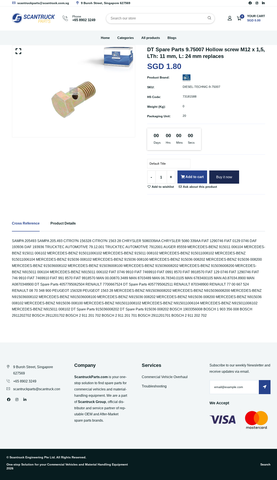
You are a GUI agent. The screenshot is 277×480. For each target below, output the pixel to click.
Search (265, 464)
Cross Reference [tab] (26, 223)
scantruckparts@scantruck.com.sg (42, 3)
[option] (73, 91)
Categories (125, 38)
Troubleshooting (154, 386)
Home (105, 38)
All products (150, 38)
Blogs (171, 38)
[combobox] (160, 18)
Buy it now (224, 177)
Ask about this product (199, 186)
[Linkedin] (263, 3)
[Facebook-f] (250, 3)
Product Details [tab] (63, 223)
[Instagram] (257, 3)
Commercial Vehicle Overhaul (165, 377)
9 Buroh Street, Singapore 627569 (105, 3)
